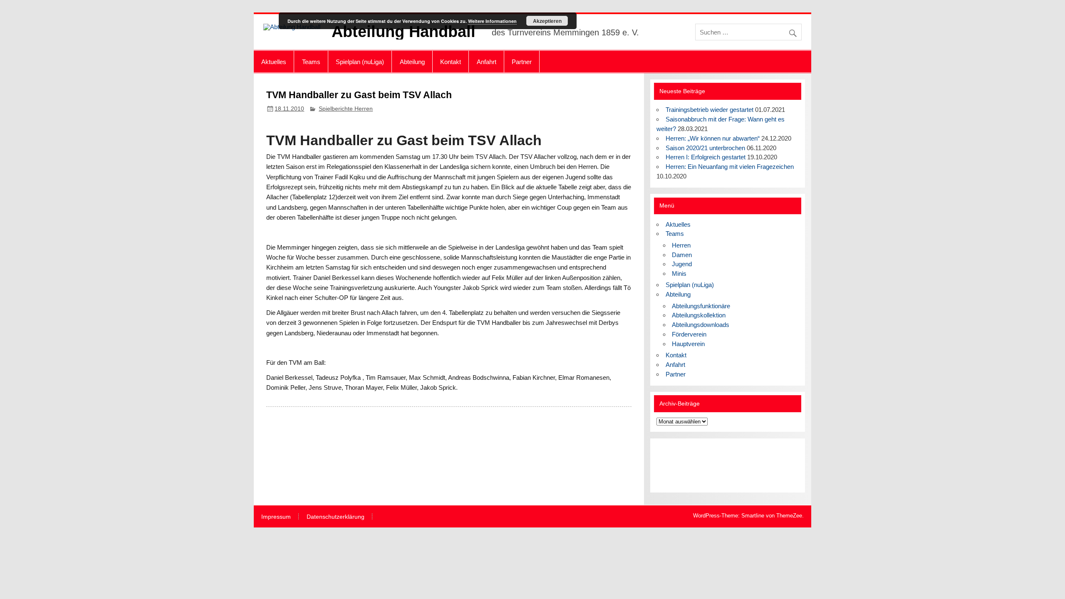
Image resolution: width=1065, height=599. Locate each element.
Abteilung (412, 61)
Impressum (276, 517)
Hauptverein (688, 343)
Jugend (682, 263)
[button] (669, 465)
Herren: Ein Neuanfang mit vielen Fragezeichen (730, 166)
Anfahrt (486, 61)
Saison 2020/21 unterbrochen (705, 147)
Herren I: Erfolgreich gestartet (706, 157)
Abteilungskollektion (699, 315)
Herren (681, 245)
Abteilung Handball (404, 31)
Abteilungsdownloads (700, 324)
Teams (311, 61)
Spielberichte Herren (346, 109)
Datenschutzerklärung (335, 517)
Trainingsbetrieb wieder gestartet (709, 109)
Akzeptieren (547, 21)
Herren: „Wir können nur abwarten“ (713, 138)
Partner (522, 61)
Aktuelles (273, 61)
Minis (679, 273)
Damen (682, 254)
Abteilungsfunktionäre (701, 305)
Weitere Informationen (492, 21)
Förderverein (689, 334)
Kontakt (450, 61)
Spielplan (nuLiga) (360, 61)
